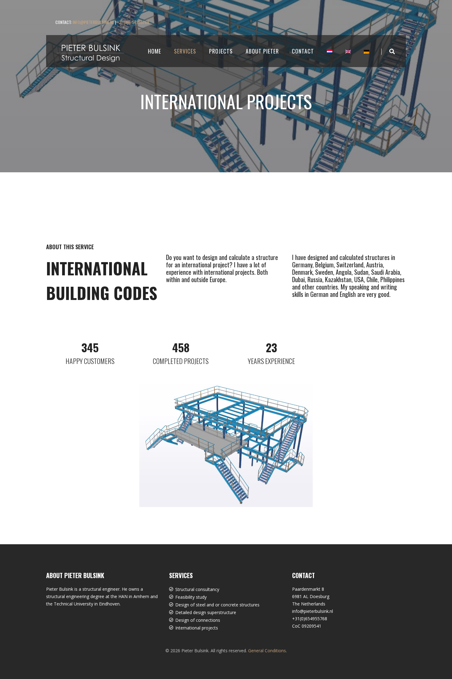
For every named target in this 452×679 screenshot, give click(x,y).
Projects (221, 51)
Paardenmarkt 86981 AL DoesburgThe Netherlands (310, 596)
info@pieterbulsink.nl (93, 22)
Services (185, 51)
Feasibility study (191, 597)
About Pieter (262, 51)
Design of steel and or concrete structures (217, 605)
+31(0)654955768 (309, 618)
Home (154, 51)
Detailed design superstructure (205, 612)
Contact (303, 51)
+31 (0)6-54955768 (133, 22)
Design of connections (197, 620)
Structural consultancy (197, 589)
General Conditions (267, 650)
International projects (196, 628)
